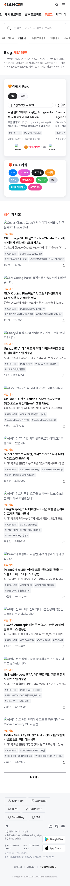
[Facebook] (56, 826)
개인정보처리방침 (48, 867)
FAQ (38, 817)
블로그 (15, 809)
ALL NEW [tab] (8, 38)
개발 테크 (8, 233)
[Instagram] (50, 826)
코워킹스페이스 (35, 809)
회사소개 (18, 867)
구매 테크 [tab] (54, 38)
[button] (13, 96)
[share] (63, 265)
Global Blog (18, 817)
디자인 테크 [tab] (38, 38)
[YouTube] (63, 826)
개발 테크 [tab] (23, 38)
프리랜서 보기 (18, 801)
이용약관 (31, 867)
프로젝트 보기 (41, 801)
